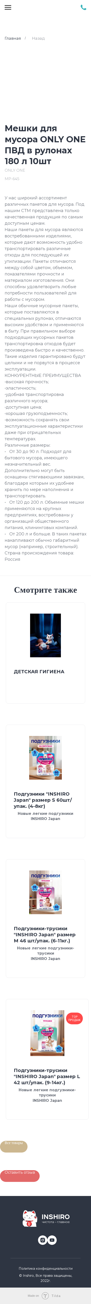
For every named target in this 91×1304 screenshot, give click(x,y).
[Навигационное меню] (8, 7)
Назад (38, 38)
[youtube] (50, 1238)
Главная (13, 38)
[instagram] (41, 1238)
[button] (20, 1176)
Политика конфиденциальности (46, 1268)
